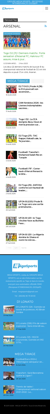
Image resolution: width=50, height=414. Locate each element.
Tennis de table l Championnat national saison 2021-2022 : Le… (31, 389)
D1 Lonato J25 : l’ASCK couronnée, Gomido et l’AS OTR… (30, 340)
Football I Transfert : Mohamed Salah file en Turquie (30, 155)
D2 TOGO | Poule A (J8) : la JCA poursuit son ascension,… (31, 89)
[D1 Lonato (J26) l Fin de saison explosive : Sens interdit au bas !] (8, 326)
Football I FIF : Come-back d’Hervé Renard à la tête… (30, 171)
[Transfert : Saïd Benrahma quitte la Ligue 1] (8, 376)
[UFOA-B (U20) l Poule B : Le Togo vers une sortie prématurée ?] (11, 204)
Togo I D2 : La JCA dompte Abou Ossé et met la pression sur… (30, 122)
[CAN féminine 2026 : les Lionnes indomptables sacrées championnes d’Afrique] (11, 106)
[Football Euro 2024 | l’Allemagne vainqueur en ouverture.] (8, 362)
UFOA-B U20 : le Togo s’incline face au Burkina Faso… (31, 221)
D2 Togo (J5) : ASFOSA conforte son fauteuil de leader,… (31, 188)
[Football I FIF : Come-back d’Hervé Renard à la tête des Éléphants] (11, 171)
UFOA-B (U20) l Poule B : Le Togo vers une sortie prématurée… (31, 204)
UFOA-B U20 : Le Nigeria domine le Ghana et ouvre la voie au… (31, 237)
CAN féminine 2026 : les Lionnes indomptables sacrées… (31, 105)
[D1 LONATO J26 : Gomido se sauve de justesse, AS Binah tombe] (8, 310)
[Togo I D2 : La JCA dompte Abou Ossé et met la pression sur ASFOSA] (11, 122)
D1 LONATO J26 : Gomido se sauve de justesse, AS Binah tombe (30, 310)
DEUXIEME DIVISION (12, 34)
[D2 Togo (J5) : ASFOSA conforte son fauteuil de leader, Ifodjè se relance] (11, 188)
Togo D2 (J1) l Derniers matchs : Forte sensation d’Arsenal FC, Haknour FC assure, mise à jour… (24, 56)
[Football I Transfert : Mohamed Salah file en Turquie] (11, 155)
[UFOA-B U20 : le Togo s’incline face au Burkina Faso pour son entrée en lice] (11, 221)
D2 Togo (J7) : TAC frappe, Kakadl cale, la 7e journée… (30, 138)
